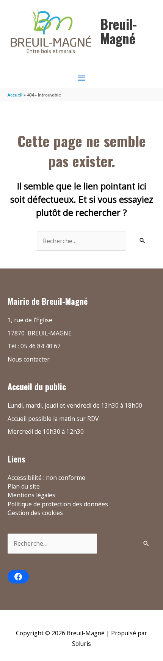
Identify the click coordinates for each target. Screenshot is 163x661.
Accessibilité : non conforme (46, 477)
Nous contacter (29, 359)
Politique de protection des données (58, 504)
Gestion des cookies (35, 513)
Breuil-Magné (118, 31)
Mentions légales (31, 495)
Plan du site (24, 486)
